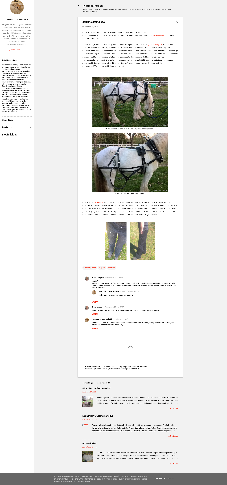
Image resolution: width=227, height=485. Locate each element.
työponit (102, 268)
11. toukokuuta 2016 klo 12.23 (130, 291)
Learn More (159, 479)
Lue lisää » (173, 408)
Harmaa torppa (93, 5)
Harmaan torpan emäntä (109, 291)
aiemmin (99, 203)
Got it (171, 479)
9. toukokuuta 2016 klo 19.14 (114, 307)
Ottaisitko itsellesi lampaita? (96, 388)
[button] (176, 22)
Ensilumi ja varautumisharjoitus (97, 416)
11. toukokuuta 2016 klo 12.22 (122, 319)
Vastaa (95, 302)
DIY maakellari (89, 443)
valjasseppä (158, 36)
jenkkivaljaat (155, 45)
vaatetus (111, 268)
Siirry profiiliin (16, 49)
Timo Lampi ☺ (98, 278)
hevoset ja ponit (89, 268)
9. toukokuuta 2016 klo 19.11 (114, 278)
